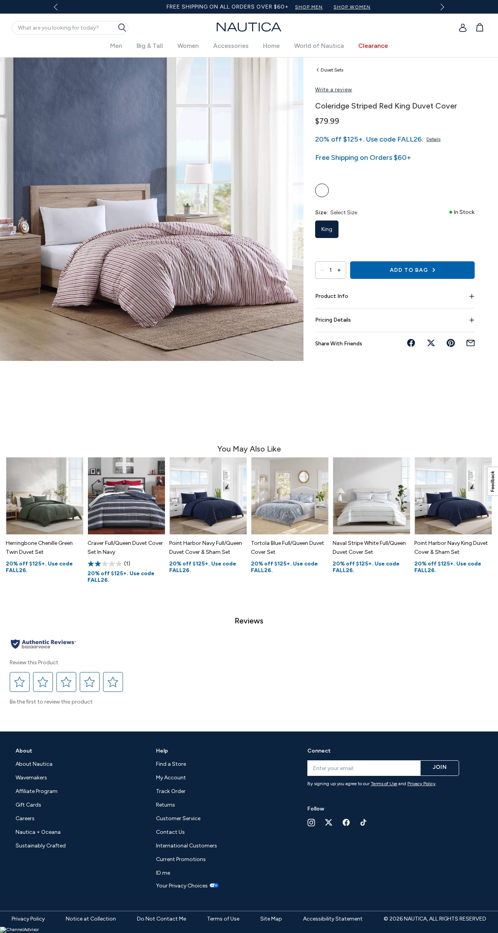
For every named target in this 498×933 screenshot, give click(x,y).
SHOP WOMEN (330, 7)
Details (433, 139)
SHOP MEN (287, 7)
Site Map (271, 918)
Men (116, 45)
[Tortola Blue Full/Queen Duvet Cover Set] (289, 495)
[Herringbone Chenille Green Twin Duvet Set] (44, 495)
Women (188, 45)
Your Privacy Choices (182, 886)
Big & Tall (150, 45)
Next (440, 7)
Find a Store (171, 764)
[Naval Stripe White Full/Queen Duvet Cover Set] (371, 495)
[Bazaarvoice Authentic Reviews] (43, 644)
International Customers (186, 845)
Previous (60, 9)
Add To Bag (410, 270)
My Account (171, 777)
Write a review (333, 90)
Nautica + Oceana (38, 832)
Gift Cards (28, 805)
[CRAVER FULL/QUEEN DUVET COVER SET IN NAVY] (126, 495)
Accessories (231, 45)
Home (271, 45)
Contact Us (170, 832)
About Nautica (34, 764)
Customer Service (178, 818)
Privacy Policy (421, 783)
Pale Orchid (322, 190)
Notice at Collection (91, 918)
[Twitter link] (329, 822)
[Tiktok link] (364, 822)
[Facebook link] (346, 822)
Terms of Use (384, 783)
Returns (165, 805)
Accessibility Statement (333, 918)
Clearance (373, 45)
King (326, 229)
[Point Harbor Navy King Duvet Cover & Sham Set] (453, 495)
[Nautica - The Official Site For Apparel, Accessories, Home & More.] (249, 27)
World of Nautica (319, 45)
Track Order (171, 791)
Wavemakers (31, 777)
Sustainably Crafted (41, 845)
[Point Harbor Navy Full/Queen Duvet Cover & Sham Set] (208, 495)
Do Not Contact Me (161, 918)
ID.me (163, 873)
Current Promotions (181, 859)
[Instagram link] (311, 822)
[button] (20, 681)
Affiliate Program (37, 791)
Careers (25, 818)
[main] (249, 390)
